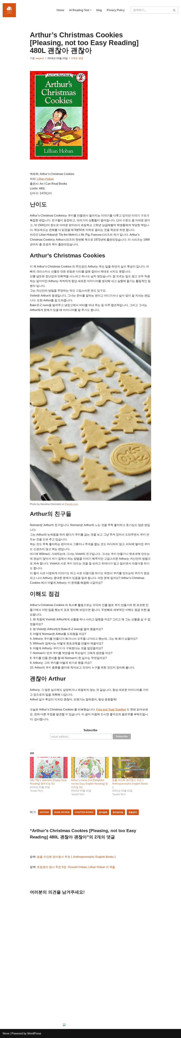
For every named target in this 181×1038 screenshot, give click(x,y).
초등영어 (133, 812)
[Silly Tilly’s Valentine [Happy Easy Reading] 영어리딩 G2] (49, 767)
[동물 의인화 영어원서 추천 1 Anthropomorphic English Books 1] (131, 767)
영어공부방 (118, 812)
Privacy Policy (116, 10)
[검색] (174, 10)
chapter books (84, 812)
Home (60, 10)
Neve (6, 1033)
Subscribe (90, 730)
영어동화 (103, 812)
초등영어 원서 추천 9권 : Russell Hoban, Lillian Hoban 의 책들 (76, 867)
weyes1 (40, 58)
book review (61, 812)
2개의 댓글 (77, 58)
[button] (90, 10)
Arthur (44, 812)
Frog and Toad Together (111, 709)
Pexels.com (71, 504)
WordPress (34, 1033)
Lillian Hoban (45, 178)
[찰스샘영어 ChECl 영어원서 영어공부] (9, 10)
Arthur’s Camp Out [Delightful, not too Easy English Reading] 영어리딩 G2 (89, 784)
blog (99, 10)
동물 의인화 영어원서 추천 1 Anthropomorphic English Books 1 (130, 784)
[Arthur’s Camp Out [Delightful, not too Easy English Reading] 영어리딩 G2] (90, 767)
